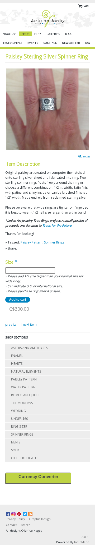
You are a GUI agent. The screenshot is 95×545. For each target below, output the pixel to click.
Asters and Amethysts (29, 348)
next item (30, 324)
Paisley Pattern (31, 242)
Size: (11, 262)
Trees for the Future (57, 225)
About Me (9, 34)
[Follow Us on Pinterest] (20, 513)
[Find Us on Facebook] (8, 513)
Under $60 (19, 418)
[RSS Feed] (31, 513)
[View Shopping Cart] (80, 6)
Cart (86, 6)
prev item (12, 324)
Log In (85, 536)
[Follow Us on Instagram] (14, 513)
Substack (50, 43)
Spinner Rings (54, 242)
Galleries (53, 34)
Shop (25, 34)
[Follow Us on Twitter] (25, 513)
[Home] (47, 18)
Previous (8, 105)
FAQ (87, 43)
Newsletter (71, 43)
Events (32, 43)
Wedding (18, 411)
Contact (11, 525)
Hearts (16, 363)
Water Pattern (23, 387)
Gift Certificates (24, 458)
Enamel (17, 355)
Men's (15, 442)
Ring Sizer (19, 426)
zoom (85, 156)
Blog (68, 34)
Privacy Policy (15, 519)
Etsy (37, 34)
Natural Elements (26, 371)
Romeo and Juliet (25, 395)
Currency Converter (38, 476)
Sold (15, 450)
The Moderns (22, 403)
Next (87, 105)
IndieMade (81, 542)
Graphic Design (40, 519)
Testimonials (12, 43)
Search (25, 525)
